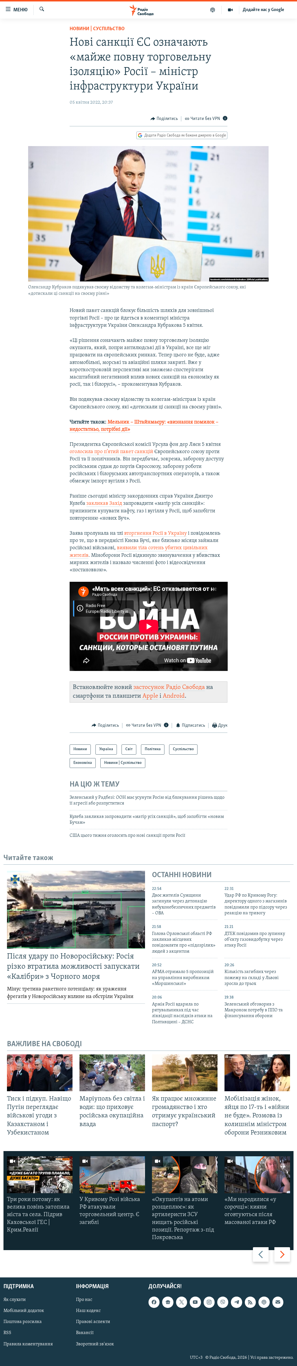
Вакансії (85, 1333)
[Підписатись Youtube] (195, 1302)
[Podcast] (263, 1302)
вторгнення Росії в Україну (155, 533)
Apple (150, 696)
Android (174, 696)
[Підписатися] (277, 1302)
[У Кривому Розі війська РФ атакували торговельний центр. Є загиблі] (112, 1174)
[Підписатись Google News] (167, 1302)
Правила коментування (28, 1344)
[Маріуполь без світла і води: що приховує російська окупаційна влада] (112, 1072)
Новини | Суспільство (97, 29)
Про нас (84, 1300)
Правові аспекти (93, 1322)
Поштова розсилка (22, 1322)
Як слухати (14, 1300)
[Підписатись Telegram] (236, 1302)
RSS (7, 1333)
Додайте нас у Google (263, 10)
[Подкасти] (213, 10)
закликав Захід (104, 503)
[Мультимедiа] (230, 10)
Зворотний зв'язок (95, 1344)
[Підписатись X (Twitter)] (181, 1302)
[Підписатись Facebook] (154, 1302)
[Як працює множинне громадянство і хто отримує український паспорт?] (185, 1072)
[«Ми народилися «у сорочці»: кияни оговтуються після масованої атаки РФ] (257, 1174)
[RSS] (250, 1302)
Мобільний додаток (23, 1311)
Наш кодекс (88, 1311)
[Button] (164, 119)
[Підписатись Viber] (222, 1302)
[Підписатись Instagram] (209, 1302)
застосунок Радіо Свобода (169, 687)
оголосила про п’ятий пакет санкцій (111, 452)
